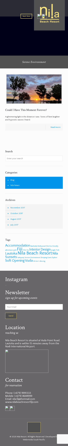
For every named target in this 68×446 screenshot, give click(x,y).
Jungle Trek (55, 250)
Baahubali (34, 246)
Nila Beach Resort (35, 253)
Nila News (14, 185)
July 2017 (14, 225)
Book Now (26, 16)
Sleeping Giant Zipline (48, 257)
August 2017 (15, 219)
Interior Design (40, 250)
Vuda (29, 261)
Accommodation (17, 246)
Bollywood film (43, 246)
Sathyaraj (20, 257)
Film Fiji (26, 250)
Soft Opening (15, 261)
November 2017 (17, 208)
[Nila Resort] (34, 10)
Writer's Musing (39, 261)
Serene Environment (32, 257)
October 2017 (16, 213)
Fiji (19, 249)
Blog (12, 180)
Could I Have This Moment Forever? (26, 110)
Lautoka (11, 253)
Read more (55, 127)
